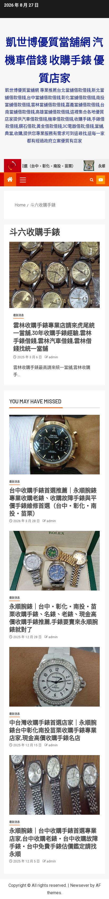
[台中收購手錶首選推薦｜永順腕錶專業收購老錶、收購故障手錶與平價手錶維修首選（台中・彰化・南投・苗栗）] (54, 444)
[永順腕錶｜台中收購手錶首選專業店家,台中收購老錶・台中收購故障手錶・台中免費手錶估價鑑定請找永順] (54, 785)
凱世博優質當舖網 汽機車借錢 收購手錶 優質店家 (54, 59)
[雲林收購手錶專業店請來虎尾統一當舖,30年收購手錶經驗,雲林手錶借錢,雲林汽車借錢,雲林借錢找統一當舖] (54, 275)
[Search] (91, 180)
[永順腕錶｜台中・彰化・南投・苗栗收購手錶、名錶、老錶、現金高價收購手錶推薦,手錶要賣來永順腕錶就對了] (54, 560)
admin (53, 357)
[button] (22, 179)
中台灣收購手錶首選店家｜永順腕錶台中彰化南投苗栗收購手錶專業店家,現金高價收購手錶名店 (53, 730)
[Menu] (22, 179)
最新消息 (18, 315)
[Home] (10, 180)
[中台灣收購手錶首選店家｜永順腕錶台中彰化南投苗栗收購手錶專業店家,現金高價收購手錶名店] (54, 677)
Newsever (79, 885)
